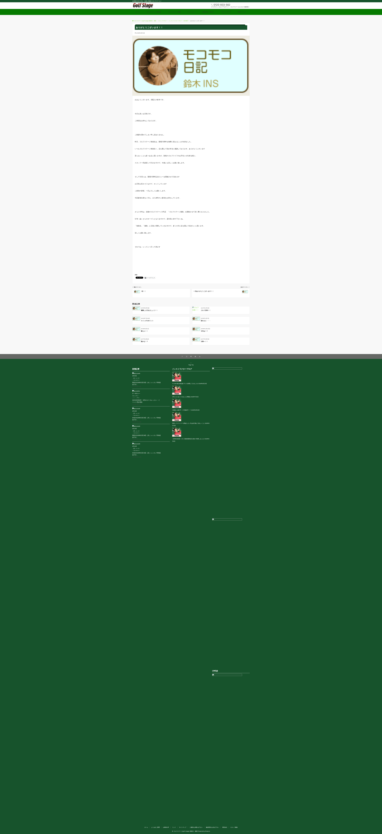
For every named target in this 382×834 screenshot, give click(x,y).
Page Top (191, 365)
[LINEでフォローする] (191, 356)
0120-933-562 (222, 4)
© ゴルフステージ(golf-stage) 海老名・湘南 (184, 831)
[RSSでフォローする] (199, 356)
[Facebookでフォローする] (182, 356)
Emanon (207, 831)
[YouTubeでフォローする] (195, 356)
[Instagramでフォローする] (186, 356)
